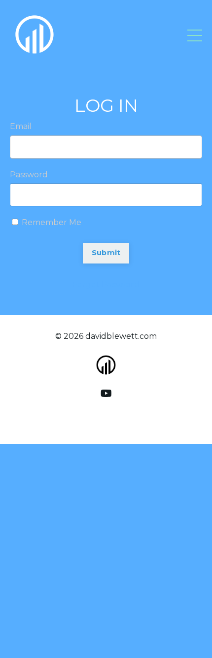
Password (29, 174)
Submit (106, 252)
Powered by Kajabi (106, 418)
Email (21, 126)
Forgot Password (106, 284)
